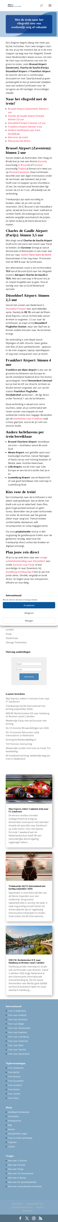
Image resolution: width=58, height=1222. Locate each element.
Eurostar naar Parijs (24, 564)
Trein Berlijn (13, 1072)
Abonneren (29, 676)
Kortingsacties (14, 1120)
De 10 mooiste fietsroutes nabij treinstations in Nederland (22, 734)
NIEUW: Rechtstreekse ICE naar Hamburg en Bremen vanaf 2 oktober (27, 715)
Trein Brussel (14, 1076)
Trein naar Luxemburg (18, 1036)
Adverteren (17, 1203)
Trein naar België (16, 1023)
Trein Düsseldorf (16, 1081)
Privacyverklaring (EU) (22, 1207)
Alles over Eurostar (16, 1165)
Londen (10, 629)
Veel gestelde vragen (17, 1133)
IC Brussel (23, 165)
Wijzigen (29, 620)
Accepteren (29, 605)
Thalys (21, 168)
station (36, 254)
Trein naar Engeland (17, 1032)
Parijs (9, 633)
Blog (10, 1125)
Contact (11, 1146)
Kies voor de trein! (18, 137)
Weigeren (29, 613)
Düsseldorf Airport (16, 308)
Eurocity (42, 161)
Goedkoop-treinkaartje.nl (20, 571)
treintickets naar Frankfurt (28, 418)
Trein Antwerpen (16, 1068)
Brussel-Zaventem (19, 172)
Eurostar (38, 165)
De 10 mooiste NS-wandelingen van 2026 (27, 728)
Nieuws (11, 1129)
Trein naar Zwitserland (18, 1054)
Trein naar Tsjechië (17, 1049)
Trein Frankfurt (15, 1085)
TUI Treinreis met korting (19, 744)
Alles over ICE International (20, 1173)
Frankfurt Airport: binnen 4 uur (25, 126)
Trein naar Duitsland (17, 1019)
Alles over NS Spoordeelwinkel (22, 1182)
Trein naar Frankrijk (17, 1015)
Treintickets (13, 1116)
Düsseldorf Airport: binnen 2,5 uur (27, 123)
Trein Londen (14, 1093)
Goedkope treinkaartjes (19, 1112)
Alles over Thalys (16, 1169)
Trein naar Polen (15, 1045)
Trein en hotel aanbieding (20, 1138)
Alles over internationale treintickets (25, 1186)
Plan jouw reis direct (19, 140)
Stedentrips (12, 638)
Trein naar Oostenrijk (18, 1041)
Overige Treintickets (16, 642)
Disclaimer (28, 1210)
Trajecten (12, 1142)
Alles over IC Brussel (17, 1160)
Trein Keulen (14, 1089)
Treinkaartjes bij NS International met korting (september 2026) (25, 707)
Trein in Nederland (17, 1010)
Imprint (39, 1207)
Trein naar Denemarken (19, 1028)
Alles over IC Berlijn (17, 1177)
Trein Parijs (13, 1098)
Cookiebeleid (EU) (34, 1203)
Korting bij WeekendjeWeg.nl (21, 739)
